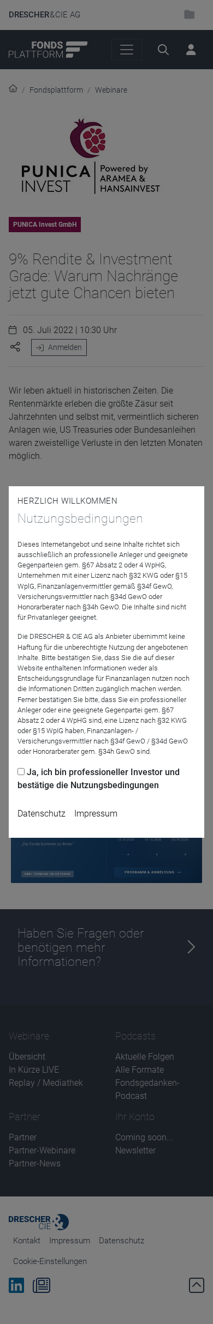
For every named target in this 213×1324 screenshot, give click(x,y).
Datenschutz (41, 813)
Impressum (95, 813)
